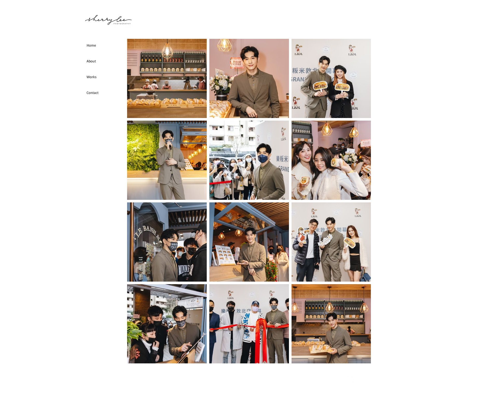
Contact (93, 92)
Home (91, 45)
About (91, 61)
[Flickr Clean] (362, 379)
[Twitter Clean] (350, 379)
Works (91, 77)
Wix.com (223, 379)
